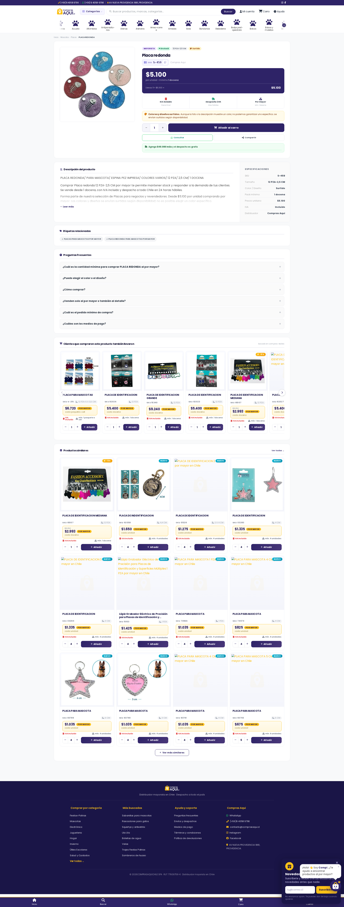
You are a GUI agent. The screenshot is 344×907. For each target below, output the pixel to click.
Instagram (235, 832)
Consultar (179, 137)
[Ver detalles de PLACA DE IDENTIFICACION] (122, 371)
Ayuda (281, 11)
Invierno (74, 844)
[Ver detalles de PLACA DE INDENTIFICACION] (144, 484)
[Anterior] (62, 392)
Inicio (56, 37)
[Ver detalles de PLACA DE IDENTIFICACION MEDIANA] (247, 371)
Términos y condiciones (187, 832)
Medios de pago (183, 827)
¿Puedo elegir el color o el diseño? (84, 278)
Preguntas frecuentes (186, 815)
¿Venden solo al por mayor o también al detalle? (94, 301)
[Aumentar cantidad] (162, 128)
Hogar (73, 838)
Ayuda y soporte (186, 808)
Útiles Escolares (78, 849)
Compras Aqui (236, 808)
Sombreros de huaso (134, 855)
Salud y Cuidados (80, 855)
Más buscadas (132, 808)
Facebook (235, 838)
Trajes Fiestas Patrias (133, 849)
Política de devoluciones (188, 838)
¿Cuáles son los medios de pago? (84, 323)
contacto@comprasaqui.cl (244, 827)
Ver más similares (173, 752)
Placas (74, 37)
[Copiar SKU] (165, 62)
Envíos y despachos (185, 821)
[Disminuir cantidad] (146, 128)
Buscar (228, 11)
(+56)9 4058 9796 (69, 2)
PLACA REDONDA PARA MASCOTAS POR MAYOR (131, 238)
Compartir (250, 137)
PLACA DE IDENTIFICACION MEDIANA (246, 396)
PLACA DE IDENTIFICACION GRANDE (163, 396)
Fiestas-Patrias (78, 815)
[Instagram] (282, 2)
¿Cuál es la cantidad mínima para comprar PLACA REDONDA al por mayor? (111, 267)
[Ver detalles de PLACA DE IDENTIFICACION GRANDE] (164, 371)
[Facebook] (285, 2)
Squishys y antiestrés (133, 827)
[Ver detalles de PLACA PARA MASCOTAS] (80, 371)
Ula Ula (126, 832)
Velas (125, 844)
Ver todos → (278, 450)
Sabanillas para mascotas (136, 815)
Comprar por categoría (86, 808)
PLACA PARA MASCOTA (190, 614)
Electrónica (76, 827)
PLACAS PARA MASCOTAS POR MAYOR (82, 238)
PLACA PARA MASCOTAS (78, 395)
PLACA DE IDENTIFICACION (121, 395)
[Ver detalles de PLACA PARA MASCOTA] (200, 583)
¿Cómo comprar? (74, 289)
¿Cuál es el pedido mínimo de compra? (88, 312)
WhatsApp (235, 815)
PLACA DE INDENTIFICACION (136, 515)
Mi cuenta (248, 11)
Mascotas (64, 37)
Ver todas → (77, 861)
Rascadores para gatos (135, 821)
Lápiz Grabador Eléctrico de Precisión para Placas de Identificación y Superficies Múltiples (143, 617)
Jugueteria (76, 832)
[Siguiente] (282, 392)
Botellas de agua (131, 838)
